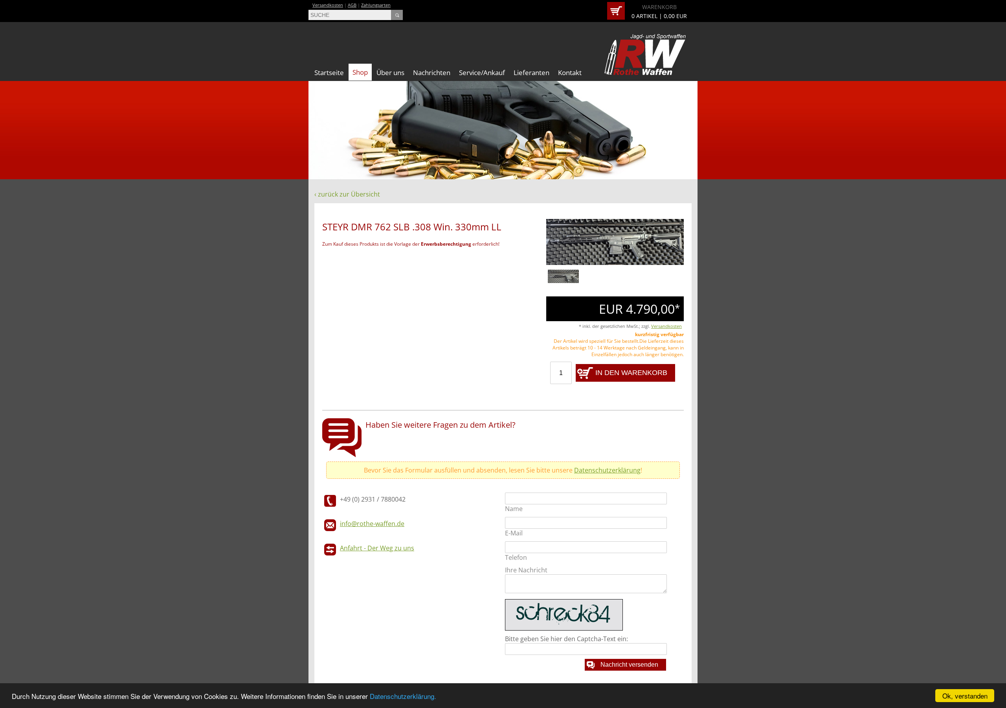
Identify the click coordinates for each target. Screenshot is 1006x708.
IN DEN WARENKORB (631, 373)
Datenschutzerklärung (607, 470)
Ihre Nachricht (526, 570)
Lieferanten (531, 72)
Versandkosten (327, 5)
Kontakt (570, 72)
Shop (360, 72)
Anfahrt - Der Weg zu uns (377, 548)
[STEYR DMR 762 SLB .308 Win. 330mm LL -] (615, 263)
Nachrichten (431, 72)
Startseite (329, 72)
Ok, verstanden (965, 696)
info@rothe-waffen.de (372, 523)
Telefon (516, 557)
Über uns (390, 72)
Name (514, 508)
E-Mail (514, 533)
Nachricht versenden (629, 664)
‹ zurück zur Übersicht (347, 194)
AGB (352, 5)
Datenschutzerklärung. (403, 696)
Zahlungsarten (376, 5)
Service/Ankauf (482, 72)
